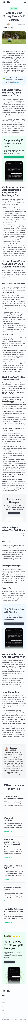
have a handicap (18, 130)
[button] (24, 2)
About (3, 1002)
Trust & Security (22, 1019)
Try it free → (18, 82)
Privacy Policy (14, 1019)
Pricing (3, 999)
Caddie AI (20, 719)
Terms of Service (5, 1019)
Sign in (3, 1014)
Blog (3, 1010)
